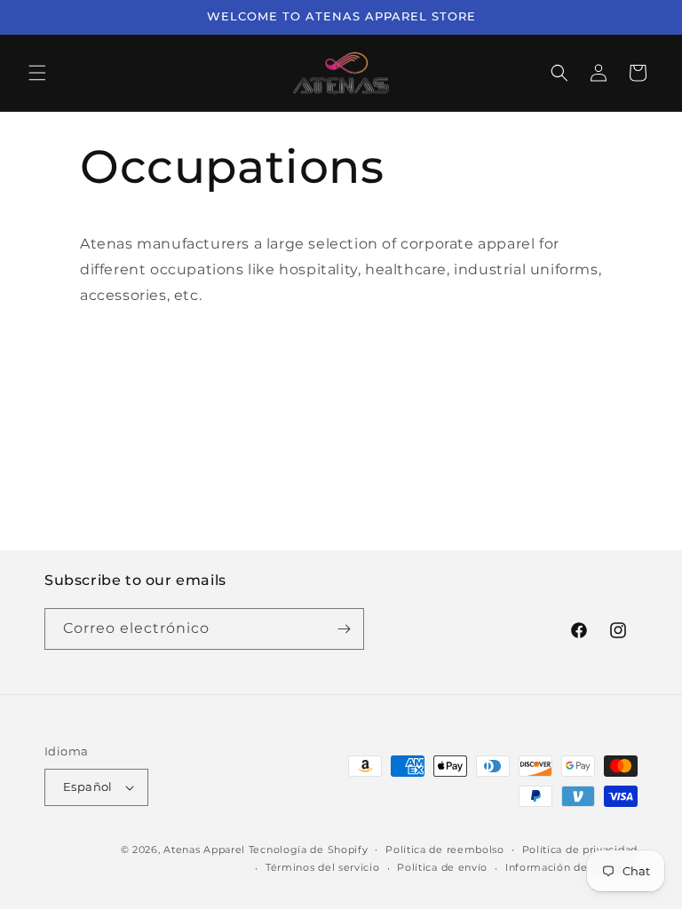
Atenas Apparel (204, 849)
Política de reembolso (444, 849)
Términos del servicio (323, 867)
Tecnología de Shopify (309, 849)
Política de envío (442, 867)
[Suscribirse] (343, 629)
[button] (37, 72)
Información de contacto (571, 867)
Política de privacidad (580, 849)
